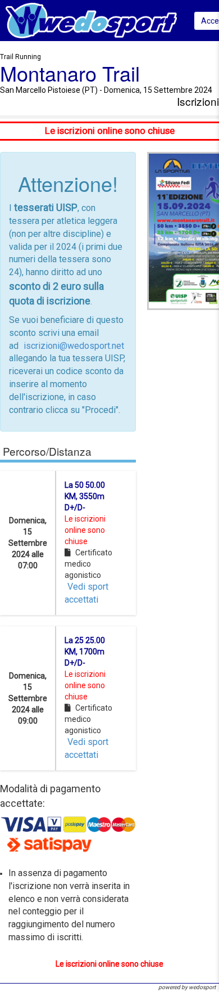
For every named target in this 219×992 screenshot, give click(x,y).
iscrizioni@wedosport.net (74, 345)
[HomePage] (91, 20)
